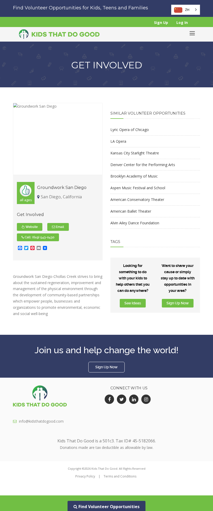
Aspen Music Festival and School (137, 187)
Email (59, 227)
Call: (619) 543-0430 (39, 237)
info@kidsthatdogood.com (41, 421)
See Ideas (132, 303)
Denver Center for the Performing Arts (142, 164)
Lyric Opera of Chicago (129, 129)
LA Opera (118, 141)
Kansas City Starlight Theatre (134, 152)
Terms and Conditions (120, 476)
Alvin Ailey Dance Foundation (134, 222)
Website (31, 227)
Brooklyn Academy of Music (134, 176)
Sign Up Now (178, 303)
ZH (187, 9)
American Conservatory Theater (137, 199)
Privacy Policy (85, 476)
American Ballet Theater (130, 211)
